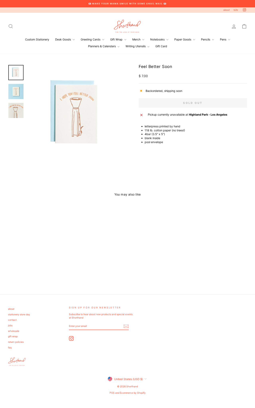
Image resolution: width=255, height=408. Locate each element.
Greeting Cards (91, 39)
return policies (16, 341)
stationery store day (19, 314)
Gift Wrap (116, 39)
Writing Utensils (136, 46)
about (226, 9)
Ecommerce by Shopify (133, 392)
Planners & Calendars (102, 46)
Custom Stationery (37, 39)
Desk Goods (63, 39)
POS (112, 392)
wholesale (13, 330)
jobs (10, 325)
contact (12, 319)
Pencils (206, 39)
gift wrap (13, 336)
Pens (223, 39)
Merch (136, 39)
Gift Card (161, 46)
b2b (236, 9)
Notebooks (157, 39)
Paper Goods (183, 39)
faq (10, 347)
